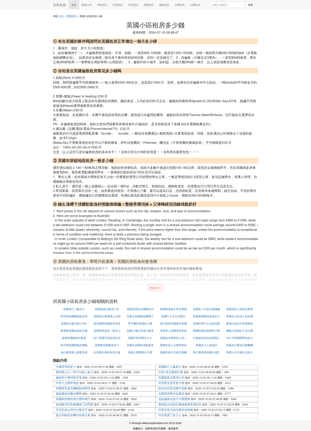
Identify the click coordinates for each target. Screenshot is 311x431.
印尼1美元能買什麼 (170, 372)
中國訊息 (195, 4)
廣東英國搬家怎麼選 (74, 338)
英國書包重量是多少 (107, 345)
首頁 (73, 4)
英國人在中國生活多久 (239, 352)
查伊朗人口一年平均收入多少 (74, 372)
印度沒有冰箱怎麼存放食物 (175, 410)
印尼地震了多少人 (169, 415)
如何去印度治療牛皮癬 (172, 388)
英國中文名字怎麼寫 (173, 316)
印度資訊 (118, 4)
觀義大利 (87, 4)
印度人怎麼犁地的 (67, 383)
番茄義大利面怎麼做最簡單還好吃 (180, 404)
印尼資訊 (133, 4)
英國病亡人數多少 (74, 309)
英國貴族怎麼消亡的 (107, 309)
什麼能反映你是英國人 (206, 338)
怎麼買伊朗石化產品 (171, 393)
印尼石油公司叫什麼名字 (71, 410)
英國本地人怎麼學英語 (173, 345)
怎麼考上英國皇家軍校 (173, 330)
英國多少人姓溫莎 (206, 345)
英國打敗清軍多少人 (140, 338)
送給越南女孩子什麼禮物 (174, 399)
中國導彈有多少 (66, 367)
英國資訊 (149, 4)
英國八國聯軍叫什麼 (140, 352)
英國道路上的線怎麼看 (239, 309)
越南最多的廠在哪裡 (69, 393)
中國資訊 (180, 4)
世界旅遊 (59, 4)
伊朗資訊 (102, 4)
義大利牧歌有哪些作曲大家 (73, 415)
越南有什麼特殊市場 (69, 377)
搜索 (250, 4)
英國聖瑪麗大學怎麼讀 (173, 309)
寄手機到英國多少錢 (140, 323)
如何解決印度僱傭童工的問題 (74, 404)
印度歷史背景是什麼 (171, 383)
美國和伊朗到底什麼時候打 (73, 399)
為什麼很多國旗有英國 (173, 323)
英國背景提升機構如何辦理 (73, 388)
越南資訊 (164, 4)
